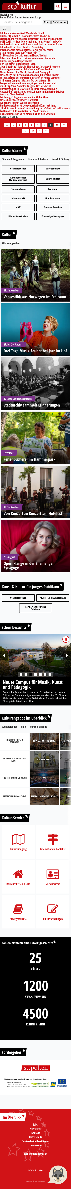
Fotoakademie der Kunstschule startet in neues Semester (30, 77)
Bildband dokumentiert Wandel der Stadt (22, 33)
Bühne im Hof (53, 178)
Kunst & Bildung (60, 159)
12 (25, 130)
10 (57, 125)
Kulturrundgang (18, 852)
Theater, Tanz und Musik (14, 781)
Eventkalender (9, 729)
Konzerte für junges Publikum (35, 608)
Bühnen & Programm (13, 159)
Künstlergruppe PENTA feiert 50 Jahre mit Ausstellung (28, 88)
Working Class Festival (12, 94)
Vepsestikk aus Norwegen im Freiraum (35, 297)
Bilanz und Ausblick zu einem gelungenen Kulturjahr (28, 58)
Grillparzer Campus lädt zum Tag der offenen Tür (25, 80)
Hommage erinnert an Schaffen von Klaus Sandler (26, 69)
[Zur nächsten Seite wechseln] (39, 130)
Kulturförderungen (53, 921)
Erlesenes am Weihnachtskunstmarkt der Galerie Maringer (31, 38)
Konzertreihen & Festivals (14, 744)
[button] (4, 655)
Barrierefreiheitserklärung (35, 1144)
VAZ (18, 207)
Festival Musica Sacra (44, 744)
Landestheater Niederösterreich (18, 178)
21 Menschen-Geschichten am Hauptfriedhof (23, 55)
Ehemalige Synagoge (53, 216)
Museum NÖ (18, 198)
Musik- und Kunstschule (53, 597)
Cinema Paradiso (53, 207)
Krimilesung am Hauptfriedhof (16, 61)
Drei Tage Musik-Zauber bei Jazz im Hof (35, 351)
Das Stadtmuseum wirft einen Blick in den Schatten (27, 113)
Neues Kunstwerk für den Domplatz (19, 100)
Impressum (36, 1148)
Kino (23, 729)
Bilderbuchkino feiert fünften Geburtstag (21, 47)
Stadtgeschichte (18, 921)
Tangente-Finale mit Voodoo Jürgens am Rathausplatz (28, 83)
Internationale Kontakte (53, 852)
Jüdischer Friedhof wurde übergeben (19, 102)
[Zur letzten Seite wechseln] (45, 130)
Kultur (7, 234)
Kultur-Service (13, 821)
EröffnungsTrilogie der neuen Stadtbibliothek (24, 97)
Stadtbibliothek (18, 168)
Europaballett (53, 168)
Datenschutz (35, 1140)
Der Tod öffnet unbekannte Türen (18, 63)
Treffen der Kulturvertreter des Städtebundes (24, 111)
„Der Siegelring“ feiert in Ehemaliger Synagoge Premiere (30, 66)
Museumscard (52, 887)
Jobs (35, 1127)
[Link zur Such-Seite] (57, 6)
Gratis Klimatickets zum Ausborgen (18, 52)
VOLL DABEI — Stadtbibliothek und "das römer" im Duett (30, 41)
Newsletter (35, 1131)
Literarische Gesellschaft (44, 799)
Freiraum (53, 189)
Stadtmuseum (52, 198)
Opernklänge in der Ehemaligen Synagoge (29, 565)
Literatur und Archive (14, 799)
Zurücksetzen (59, 22)
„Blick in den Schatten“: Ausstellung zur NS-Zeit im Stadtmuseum (35, 108)
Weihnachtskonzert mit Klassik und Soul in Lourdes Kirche (31, 44)
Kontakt (35, 1135)
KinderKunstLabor (18, 216)
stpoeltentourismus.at (35, 1156)
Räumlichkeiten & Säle (18, 887)
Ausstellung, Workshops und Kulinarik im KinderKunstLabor (32, 91)
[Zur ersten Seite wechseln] (6, 125)
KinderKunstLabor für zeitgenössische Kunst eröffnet (28, 105)
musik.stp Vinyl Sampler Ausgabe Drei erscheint (25, 86)
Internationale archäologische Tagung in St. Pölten (26, 49)
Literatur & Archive (38, 159)
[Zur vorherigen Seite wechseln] (13, 125)
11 (64, 125)
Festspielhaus (18, 189)
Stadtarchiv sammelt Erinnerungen (32, 405)
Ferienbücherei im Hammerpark (29, 459)
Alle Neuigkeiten (10, 243)
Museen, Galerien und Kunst (14, 762)
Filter (46, 22)
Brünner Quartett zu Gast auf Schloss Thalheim (25, 36)
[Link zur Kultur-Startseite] (22, 6)
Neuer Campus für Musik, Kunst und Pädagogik (25, 72)
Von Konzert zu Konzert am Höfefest (33, 513)
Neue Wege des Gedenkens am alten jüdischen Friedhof (29, 75)
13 (33, 130)
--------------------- (36, 1152)
